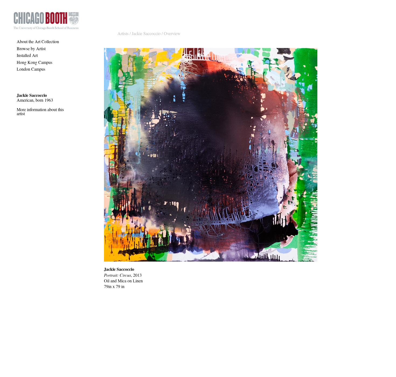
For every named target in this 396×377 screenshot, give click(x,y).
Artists (122, 33)
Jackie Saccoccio (146, 33)
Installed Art (27, 55)
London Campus (31, 69)
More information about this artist (40, 111)
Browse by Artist (31, 48)
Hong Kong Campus (34, 62)
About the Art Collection (38, 41)
